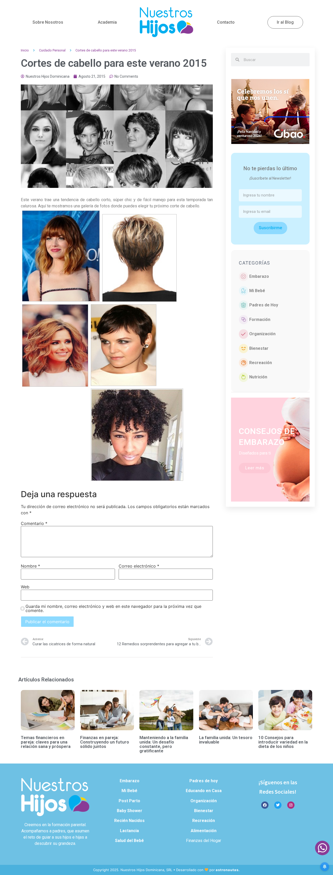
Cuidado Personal (52, 50)
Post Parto (129, 800)
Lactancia (129, 830)
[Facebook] (264, 805)
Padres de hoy (203, 780)
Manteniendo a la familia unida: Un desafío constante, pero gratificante (163, 744)
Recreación (260, 362)
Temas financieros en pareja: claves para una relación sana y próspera (46, 742)
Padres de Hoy (263, 304)
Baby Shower (129, 810)
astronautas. (228, 870)
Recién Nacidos (129, 820)
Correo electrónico (139, 566)
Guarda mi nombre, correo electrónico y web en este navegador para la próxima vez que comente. (113, 608)
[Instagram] (290, 805)
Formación (259, 319)
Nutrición (258, 376)
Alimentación (203, 830)
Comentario (34, 523)
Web (25, 587)
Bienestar (258, 348)
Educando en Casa (204, 790)
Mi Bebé (257, 290)
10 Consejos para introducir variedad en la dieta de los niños (283, 742)
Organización (262, 333)
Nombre (30, 566)
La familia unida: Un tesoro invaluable (225, 740)
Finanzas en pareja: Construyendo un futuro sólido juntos (104, 742)
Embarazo (259, 276)
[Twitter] (277, 805)
